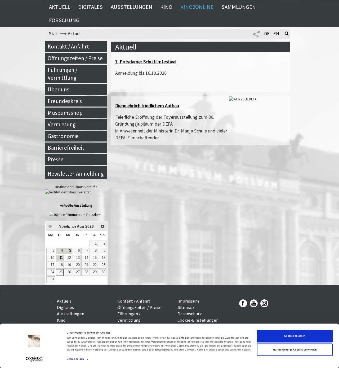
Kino (166, 6)
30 (103, 272)
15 (95, 258)
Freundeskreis (65, 101)
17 (52, 265)
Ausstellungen (131, 6)
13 (78, 258)
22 (95, 265)
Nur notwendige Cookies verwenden (295, 349)
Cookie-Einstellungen (197, 320)
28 (86, 272)
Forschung (64, 20)
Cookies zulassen (294, 336)
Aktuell (59, 6)
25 (61, 272)
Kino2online (196, 6)
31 (52, 279)
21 (86, 265)
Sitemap (185, 307)
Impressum (188, 301)
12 (69, 258)
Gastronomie (63, 136)
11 (61, 258)
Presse (56, 159)
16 (103, 258)
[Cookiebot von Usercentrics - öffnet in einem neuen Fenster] (34, 359)
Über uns (58, 89)
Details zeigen (75, 359)
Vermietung (62, 124)
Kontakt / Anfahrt (68, 46)
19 (69, 265)
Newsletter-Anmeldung (76, 173)
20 (78, 265)
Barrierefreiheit (66, 147)
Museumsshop (65, 112)
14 (86, 258)
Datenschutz (189, 314)
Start (54, 33)
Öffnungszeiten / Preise (75, 58)
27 (78, 272)
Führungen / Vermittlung (62, 73)
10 (52, 258)
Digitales (90, 6)
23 (103, 265)
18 (61, 265)
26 (69, 272)
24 (52, 272)
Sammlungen (238, 6)
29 (95, 272)
